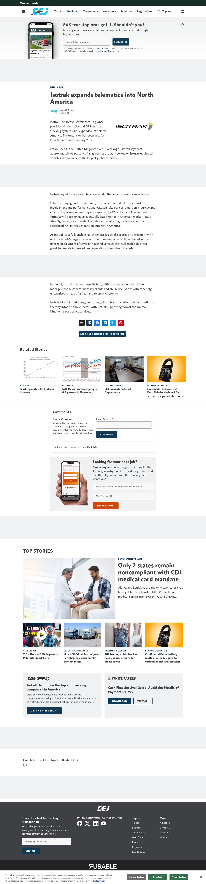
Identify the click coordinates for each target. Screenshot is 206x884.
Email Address (104, 419)
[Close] (201, 877)
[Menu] (23, 11)
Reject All (157, 877)
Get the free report (44, 710)
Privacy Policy (91, 51)
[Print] (82, 323)
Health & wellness (116, 650)
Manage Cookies (136, 877)
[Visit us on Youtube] (103, 823)
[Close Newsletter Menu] (182, 24)
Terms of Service (107, 51)
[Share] (97, 323)
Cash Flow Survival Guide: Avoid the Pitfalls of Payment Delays (143, 690)
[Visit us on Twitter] (88, 823)
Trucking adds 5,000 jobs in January (37, 390)
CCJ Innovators (114, 385)
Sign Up (31, 850)
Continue (106, 434)
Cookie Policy (99, 881)
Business (56, 87)
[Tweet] (113, 323)
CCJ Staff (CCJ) (67, 109)
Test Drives (29, 650)
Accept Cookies (179, 877)
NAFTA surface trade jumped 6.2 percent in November (80, 390)
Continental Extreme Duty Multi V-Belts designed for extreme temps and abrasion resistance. (164, 392)
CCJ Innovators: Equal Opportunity (118, 390)
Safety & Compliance (76, 650)
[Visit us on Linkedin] (95, 823)
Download (119, 701)
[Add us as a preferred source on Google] (89, 323)
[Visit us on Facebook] (79, 823)
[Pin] (121, 323)
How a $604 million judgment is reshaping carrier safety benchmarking (82, 658)
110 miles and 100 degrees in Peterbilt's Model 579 (40, 656)
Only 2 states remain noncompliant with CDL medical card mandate (150, 572)
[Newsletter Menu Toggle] (182, 11)
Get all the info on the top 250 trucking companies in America (56, 687)
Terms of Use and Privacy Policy (109, 48)
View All (143, 701)
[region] (103, 877)
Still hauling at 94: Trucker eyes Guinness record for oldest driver (121, 658)
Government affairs (130, 559)
